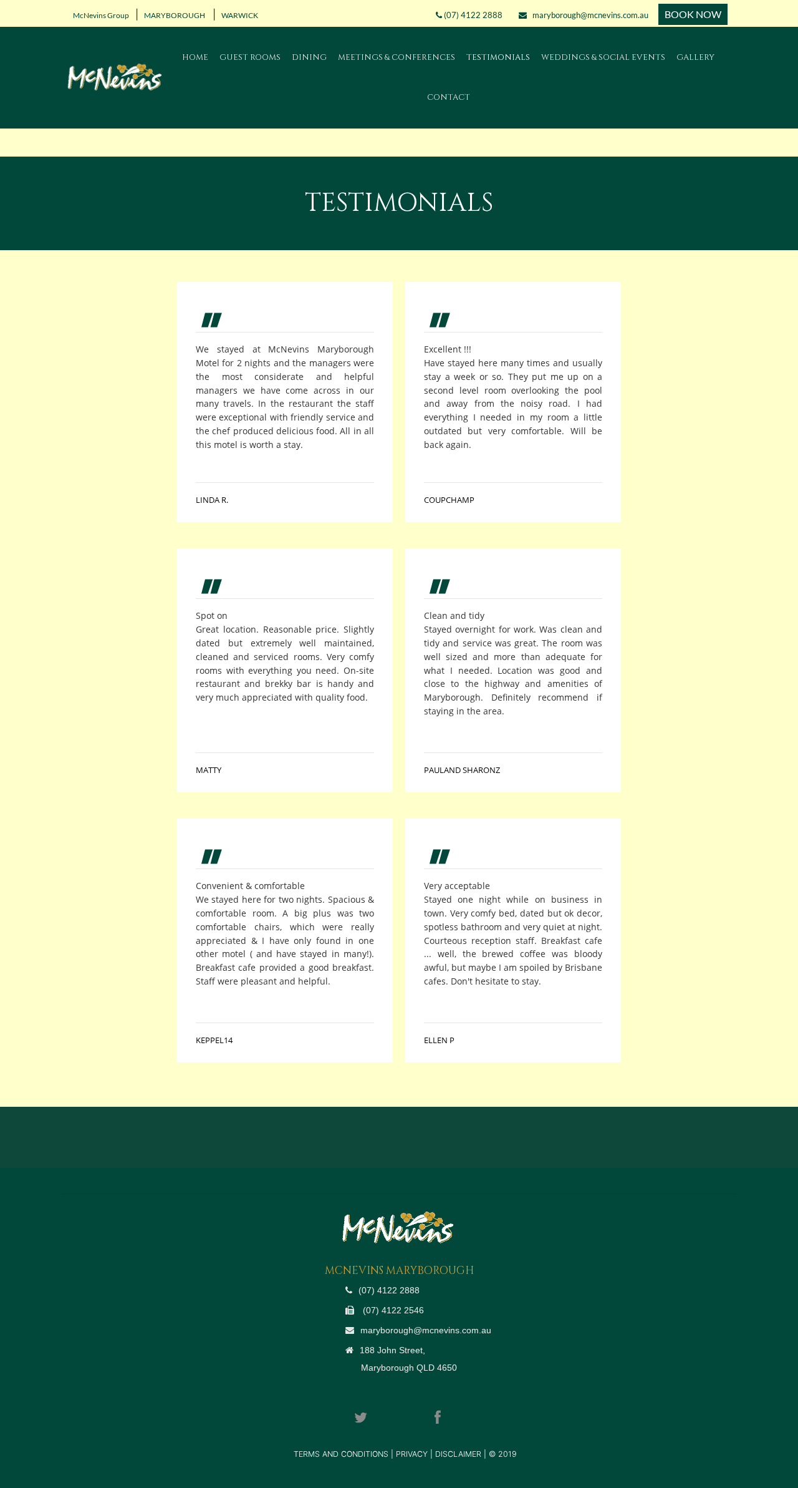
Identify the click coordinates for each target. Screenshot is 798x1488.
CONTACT (448, 97)
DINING (309, 57)
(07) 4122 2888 (472, 15)
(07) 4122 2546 (392, 1310)
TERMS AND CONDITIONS (342, 1454)
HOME (195, 57)
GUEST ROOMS (250, 57)
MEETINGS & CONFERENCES (396, 57)
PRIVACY (413, 1454)
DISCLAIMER (458, 1454)
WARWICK (238, 15)
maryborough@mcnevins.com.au (587, 15)
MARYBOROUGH (174, 15)
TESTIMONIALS (498, 57)
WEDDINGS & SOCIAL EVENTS (603, 57)
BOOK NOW (693, 14)
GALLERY (695, 57)
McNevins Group (99, 15)
